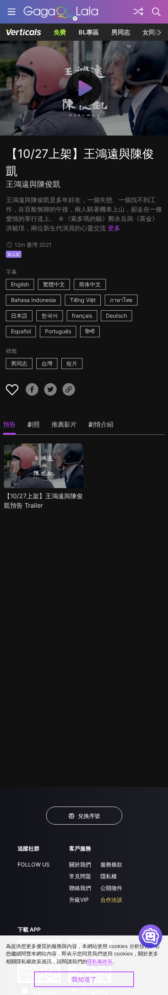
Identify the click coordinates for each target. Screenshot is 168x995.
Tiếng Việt (83, 300)
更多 (114, 228)
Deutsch (116, 315)
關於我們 (80, 864)
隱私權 (108, 876)
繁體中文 (54, 284)
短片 (71, 363)
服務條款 (111, 864)
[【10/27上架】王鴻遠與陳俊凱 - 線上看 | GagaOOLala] (60, 12)
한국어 (49, 315)
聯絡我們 (80, 888)
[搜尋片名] (156, 11)
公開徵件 (111, 888)
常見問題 (80, 876)
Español (21, 331)
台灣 (46, 363)
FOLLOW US (34, 864)
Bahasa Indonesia (33, 300)
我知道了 (84, 979)
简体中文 (90, 284)
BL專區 (89, 32)
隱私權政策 (100, 961)
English (20, 284)
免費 (60, 32)
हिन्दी (90, 331)
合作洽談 (111, 899)
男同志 (120, 32)
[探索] (138, 12)
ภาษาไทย (121, 300)
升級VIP (79, 899)
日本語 (19, 315)
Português (58, 331)
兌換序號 (89, 815)
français (82, 315)
